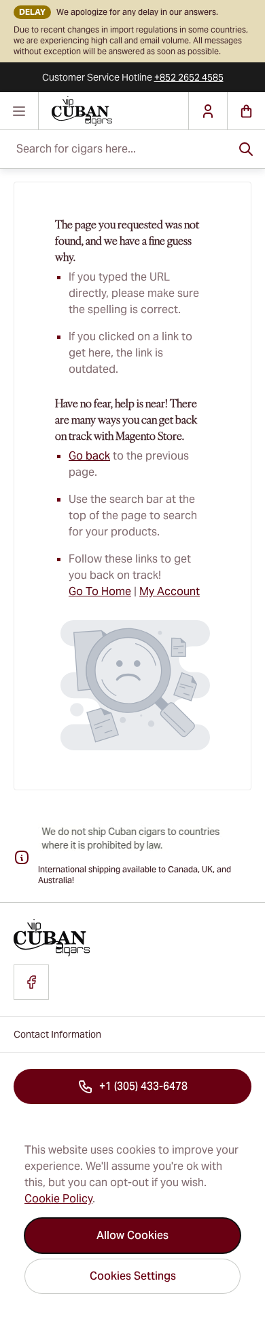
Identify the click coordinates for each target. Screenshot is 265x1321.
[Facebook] (31, 982)
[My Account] (207, 111)
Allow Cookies (132, 1235)
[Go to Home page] (113, 111)
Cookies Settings (133, 1276)
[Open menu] (19, 111)
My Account (169, 591)
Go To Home (100, 591)
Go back (89, 456)
